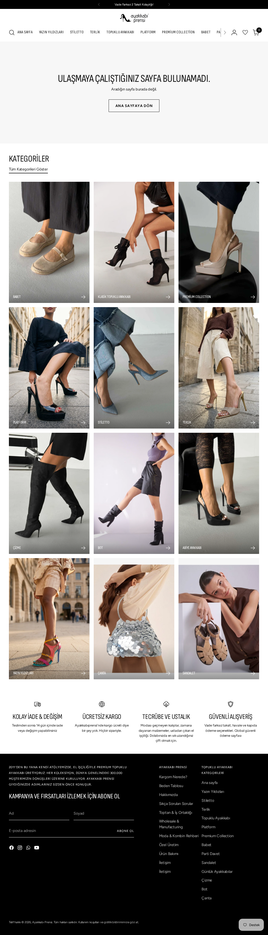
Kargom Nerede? (173, 776)
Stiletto (208, 800)
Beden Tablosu (171, 785)
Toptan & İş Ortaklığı (175, 812)
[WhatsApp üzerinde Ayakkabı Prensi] (29, 848)
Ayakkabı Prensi (42, 922)
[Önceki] (99, 4)
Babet (206, 844)
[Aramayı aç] (12, 32)
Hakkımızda (168, 794)
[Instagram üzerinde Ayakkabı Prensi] (20, 848)
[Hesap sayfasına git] (234, 32)
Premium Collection (217, 836)
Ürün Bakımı (168, 853)
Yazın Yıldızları (213, 791)
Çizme (207, 880)
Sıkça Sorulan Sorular (176, 803)
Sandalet (209, 862)
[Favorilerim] (245, 32)
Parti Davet (211, 853)
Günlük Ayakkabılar (217, 871)
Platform (208, 827)
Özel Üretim (169, 844)
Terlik (206, 809)
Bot (204, 889)
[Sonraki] (169, 4)
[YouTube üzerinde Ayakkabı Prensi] (37, 848)
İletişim (165, 862)
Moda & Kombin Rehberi (179, 836)
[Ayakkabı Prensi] (134, 18)
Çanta (206, 898)
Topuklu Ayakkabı (216, 818)
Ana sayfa (209, 782)
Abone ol (125, 831)
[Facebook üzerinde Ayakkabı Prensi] (12, 848)
